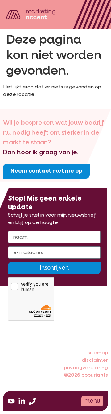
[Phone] (32, 401)
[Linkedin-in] (21, 401)
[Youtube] (11, 401)
